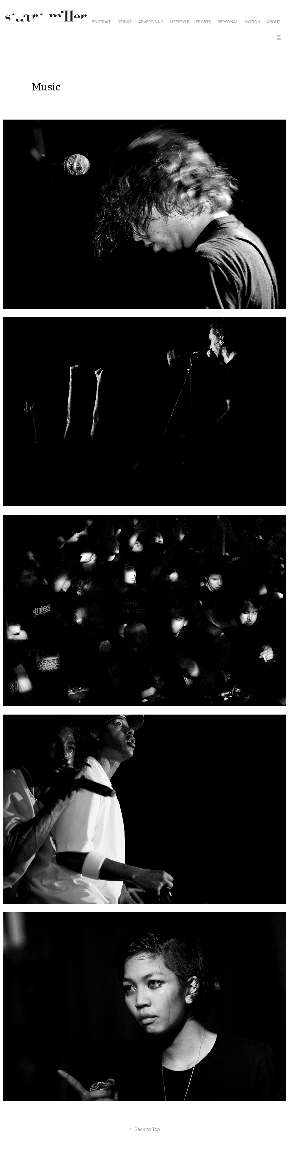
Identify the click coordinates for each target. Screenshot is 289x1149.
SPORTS (203, 22)
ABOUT (273, 22)
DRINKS (124, 22)
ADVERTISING (150, 22)
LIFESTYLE (179, 22)
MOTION (252, 22)
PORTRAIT (101, 22)
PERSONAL (228, 22)
